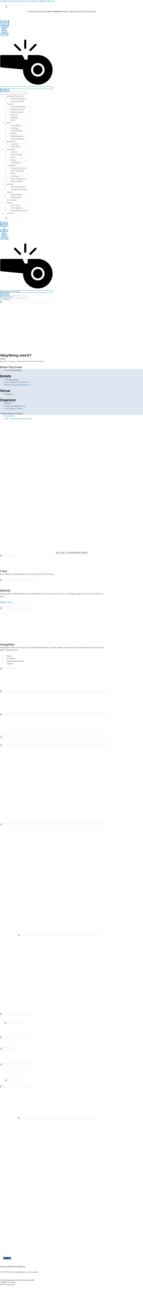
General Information (18, 187)
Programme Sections (18, 168)
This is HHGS (16, 125)
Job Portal (92, 11)
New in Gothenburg (18, 179)
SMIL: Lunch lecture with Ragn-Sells (19, 419)
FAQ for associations (18, 99)
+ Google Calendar (7, 414)
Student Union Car (17, 109)
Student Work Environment (14, 198)
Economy (14, 115)
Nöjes (13, 157)
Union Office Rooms (18, 107)
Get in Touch (15, 205)
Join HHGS (15, 144)
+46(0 (2, 1231)
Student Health (16, 195)
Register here (6, 602)
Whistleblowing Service (19, 211)
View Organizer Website (14, 409)
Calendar (14, 152)
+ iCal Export (18, 414)
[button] (63, 96)
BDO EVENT (10, 416)
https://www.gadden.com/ (21, 385)
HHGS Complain (17, 182)
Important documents (15, 661)
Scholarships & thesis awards (17, 190)
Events (13, 160)
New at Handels (16, 155)
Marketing (14, 117)
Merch (13, 173)
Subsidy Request (17, 112)
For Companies (16, 208)
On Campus (15, 176)
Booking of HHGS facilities (15, 102)
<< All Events (5, 299)
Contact (9, 663)
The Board (15, 128)
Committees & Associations (14, 164)
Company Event (23, 382)
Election (14, 133)
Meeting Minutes (17, 136)
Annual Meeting (16, 131)
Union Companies (17, 171)
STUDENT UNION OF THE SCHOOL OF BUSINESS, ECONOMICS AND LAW (27, 1)
